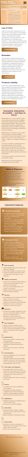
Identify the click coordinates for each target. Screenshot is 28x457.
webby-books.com (18, 452)
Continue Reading (9, 49)
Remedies (6, 55)
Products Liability (10, 83)
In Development (9, 102)
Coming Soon (8, 77)
